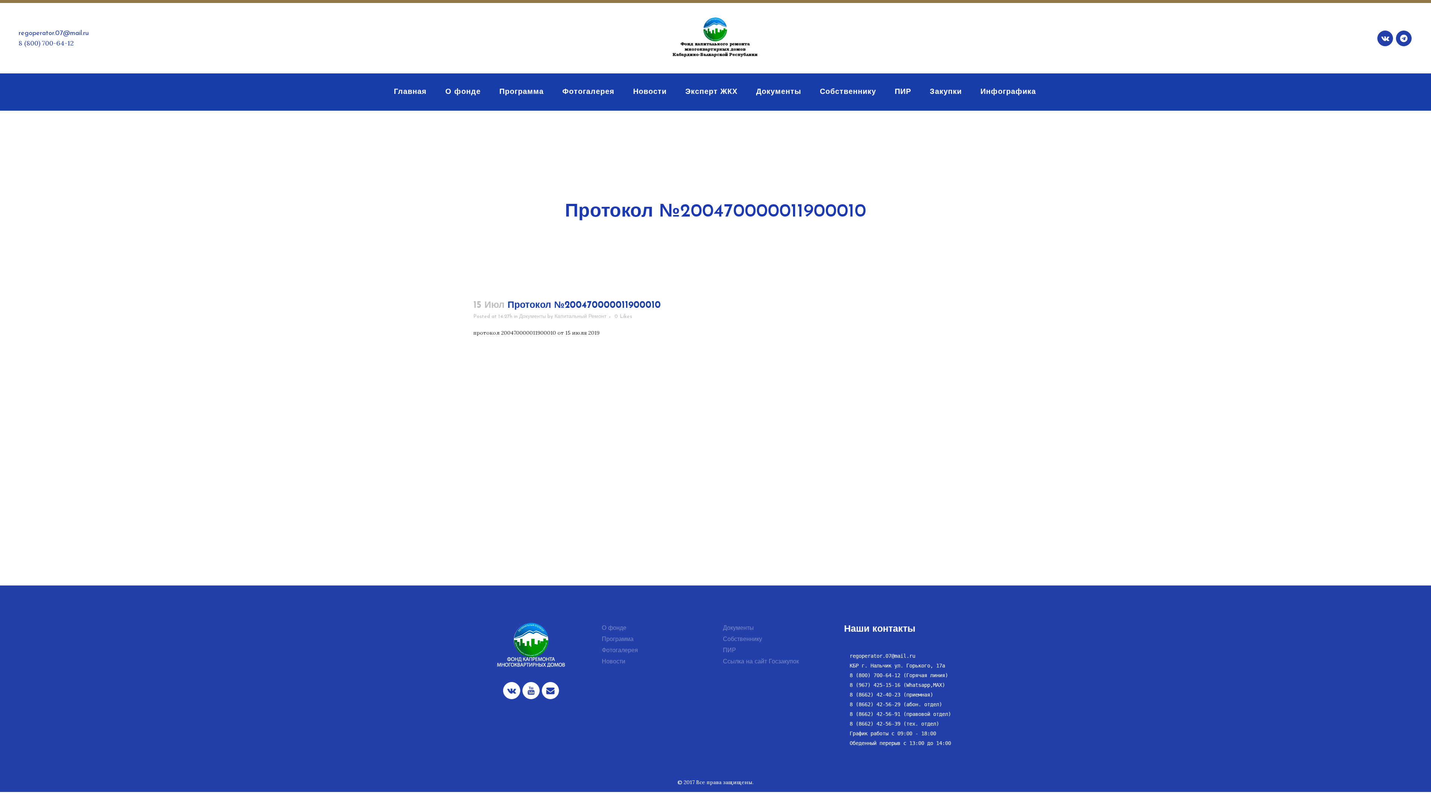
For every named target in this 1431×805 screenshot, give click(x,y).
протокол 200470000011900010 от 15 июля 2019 (536, 332)
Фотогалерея (620, 651)
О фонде (614, 628)
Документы (532, 316)
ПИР (729, 651)
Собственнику (742, 640)
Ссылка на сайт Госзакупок (761, 662)
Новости (613, 662)
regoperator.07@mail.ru (54, 33)
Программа (618, 640)
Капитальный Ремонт (580, 316)
